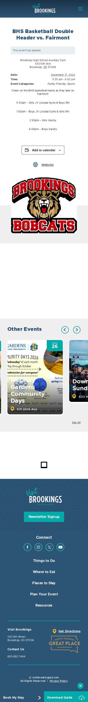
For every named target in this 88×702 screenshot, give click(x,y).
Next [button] (77, 330)
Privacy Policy (59, 681)
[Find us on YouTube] (60, 550)
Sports (71, 84)
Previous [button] (65, 330)
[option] (44, 205)
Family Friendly (57, 84)
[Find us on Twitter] (49, 550)
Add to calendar (43, 150)
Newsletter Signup (44, 517)
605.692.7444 (16, 656)
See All (76, 422)
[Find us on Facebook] (27, 550)
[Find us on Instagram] (38, 550)
